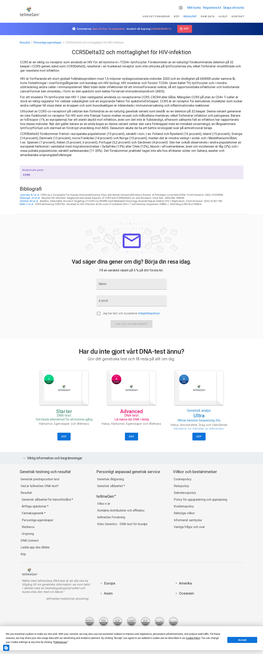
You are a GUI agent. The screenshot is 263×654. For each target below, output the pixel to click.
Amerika (185, 583)
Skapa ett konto (233, 8)
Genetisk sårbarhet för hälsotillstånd (47, 499)
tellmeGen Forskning (111, 517)
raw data (208, 16)
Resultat (190, 16)
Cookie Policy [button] (193, 638)
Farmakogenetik (33, 513)
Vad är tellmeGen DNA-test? (40, 486)
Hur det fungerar (156, 16)
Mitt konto (194, 8)
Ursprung (28, 534)
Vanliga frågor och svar (189, 527)
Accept (242, 640)
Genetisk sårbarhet (110, 486)
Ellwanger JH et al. (30, 197)
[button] (180, 7)
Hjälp (223, 16)
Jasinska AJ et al (29, 194)
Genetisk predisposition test (40, 479)
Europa (109, 583)
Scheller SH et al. (29, 201)
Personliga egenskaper (48, 42)
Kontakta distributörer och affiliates (120, 510)
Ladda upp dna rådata (35, 547)
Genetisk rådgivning (110, 479)
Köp (177, 16)
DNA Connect (30, 540)
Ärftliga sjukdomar (34, 506)
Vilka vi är (103, 503)
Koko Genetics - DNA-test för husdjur (122, 524)
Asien (108, 593)
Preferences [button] (60, 642)
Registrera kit (212, 8)
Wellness (28, 527)
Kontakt (238, 16)
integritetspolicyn (149, 313)
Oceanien (186, 593)
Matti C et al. (27, 204)
